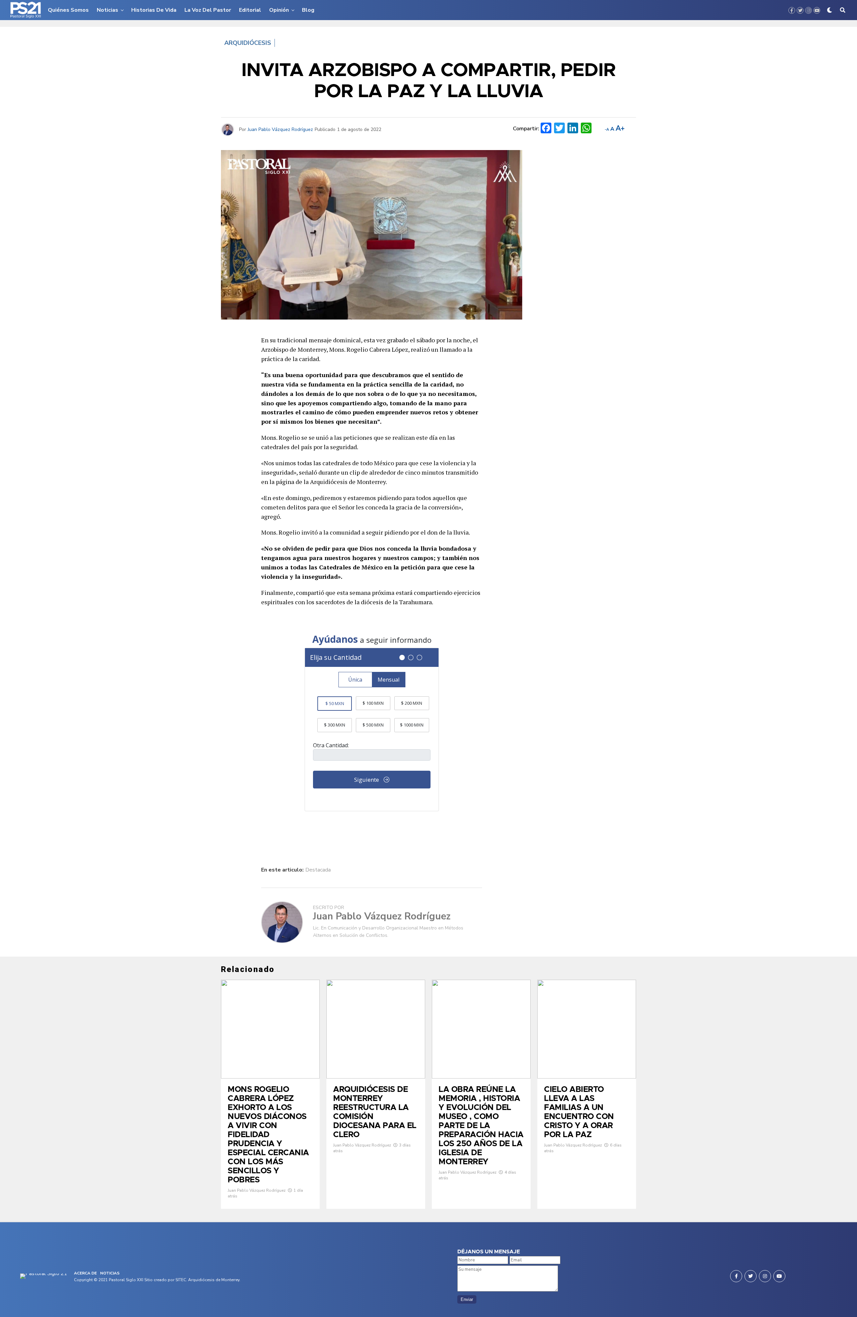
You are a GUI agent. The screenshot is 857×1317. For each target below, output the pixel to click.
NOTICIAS (110, 1273)
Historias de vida (153, 10)
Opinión (279, 10)
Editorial (250, 10)
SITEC (180, 1280)
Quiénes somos (68, 10)
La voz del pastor (207, 10)
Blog (308, 10)
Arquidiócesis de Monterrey (213, 1280)
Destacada (318, 870)
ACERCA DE (85, 1273)
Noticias (107, 10)
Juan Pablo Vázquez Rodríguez (280, 129)
